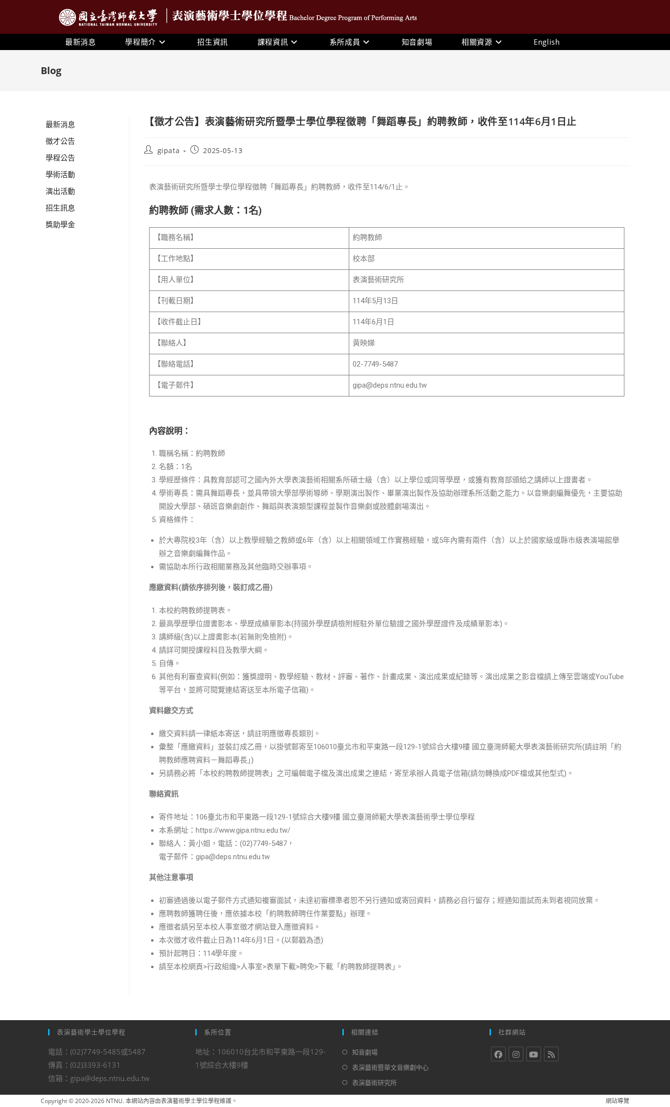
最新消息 (60, 124)
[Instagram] (516, 1054)
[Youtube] (533, 1054)
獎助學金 (60, 224)
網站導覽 (617, 1101)
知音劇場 (365, 1052)
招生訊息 (60, 207)
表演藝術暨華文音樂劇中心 (390, 1067)
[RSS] (551, 1054)
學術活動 (60, 174)
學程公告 (60, 157)
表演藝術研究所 (374, 1082)
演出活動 (60, 191)
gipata (168, 150)
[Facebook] (498, 1054)
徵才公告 (60, 141)
